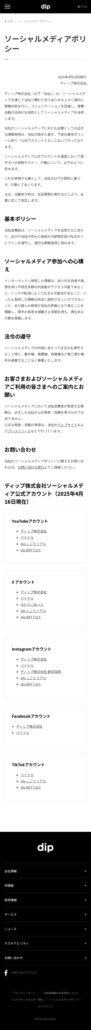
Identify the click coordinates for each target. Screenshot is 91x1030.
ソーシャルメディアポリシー (64, 999)
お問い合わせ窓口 (31, 467)
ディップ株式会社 (34, 531)
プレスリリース (19, 431)
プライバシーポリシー (25, 993)
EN (85, 6)
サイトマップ (45, 1006)
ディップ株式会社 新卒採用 (41, 671)
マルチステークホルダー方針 (26, 999)
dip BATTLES (31, 550)
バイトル (27, 537)
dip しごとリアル (33, 543)
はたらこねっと (32, 604)
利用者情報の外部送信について (61, 993)
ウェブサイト (67, 424)
